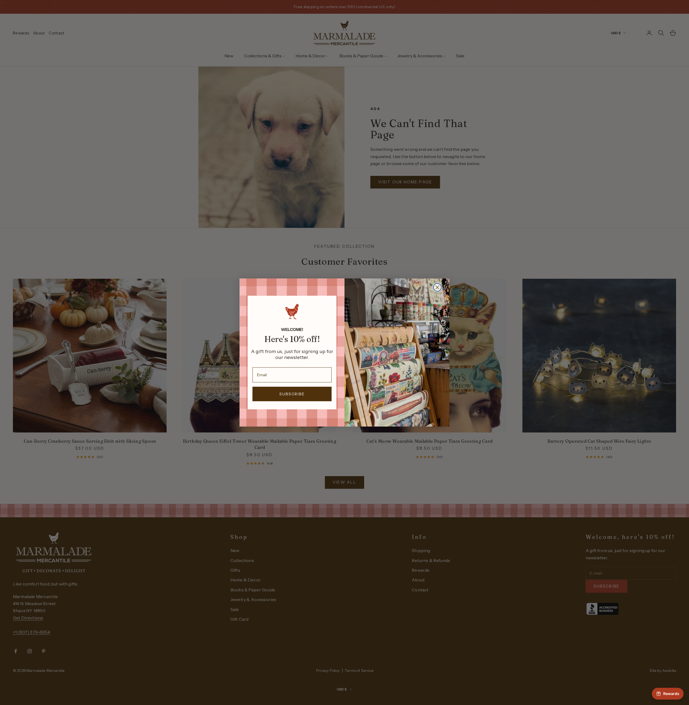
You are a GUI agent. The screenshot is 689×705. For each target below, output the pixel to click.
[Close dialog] (437, 287)
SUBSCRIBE (292, 394)
